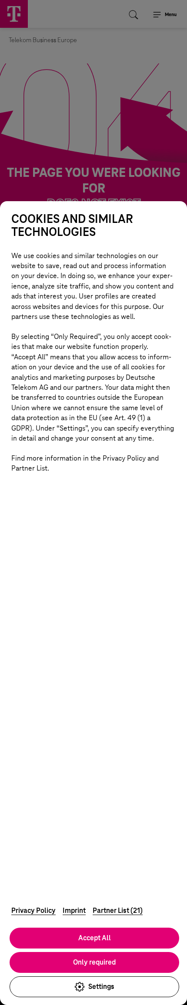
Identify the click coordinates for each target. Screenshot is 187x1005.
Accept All (94, 937)
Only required (94, 962)
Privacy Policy (33, 910)
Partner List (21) (118, 910)
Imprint (74, 910)
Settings (101, 986)
